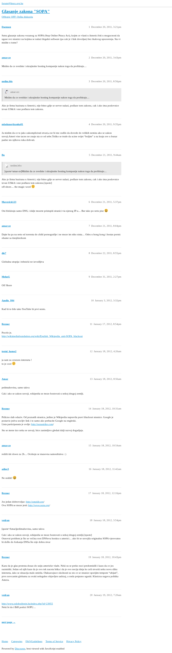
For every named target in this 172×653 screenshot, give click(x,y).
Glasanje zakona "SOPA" (26, 11)
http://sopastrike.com (42, 424)
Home (5, 641)
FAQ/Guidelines (34, 641)
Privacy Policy (73, 641)
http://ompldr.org (35, 501)
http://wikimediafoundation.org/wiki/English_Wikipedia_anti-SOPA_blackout (42, 336)
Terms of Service (54, 641)
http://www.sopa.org (38, 505)
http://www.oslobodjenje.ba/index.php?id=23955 (27, 603)
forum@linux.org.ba (12, 3)
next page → (8, 622)
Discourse (20, 648)
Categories (16, 641)
